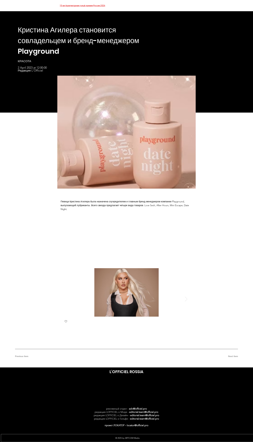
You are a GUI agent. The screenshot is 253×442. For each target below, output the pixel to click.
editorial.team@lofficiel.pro (143, 412)
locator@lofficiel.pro (137, 425)
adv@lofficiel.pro (138, 408)
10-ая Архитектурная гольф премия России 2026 (82, 5)
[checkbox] (65, 321)
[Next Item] (186, 299)
